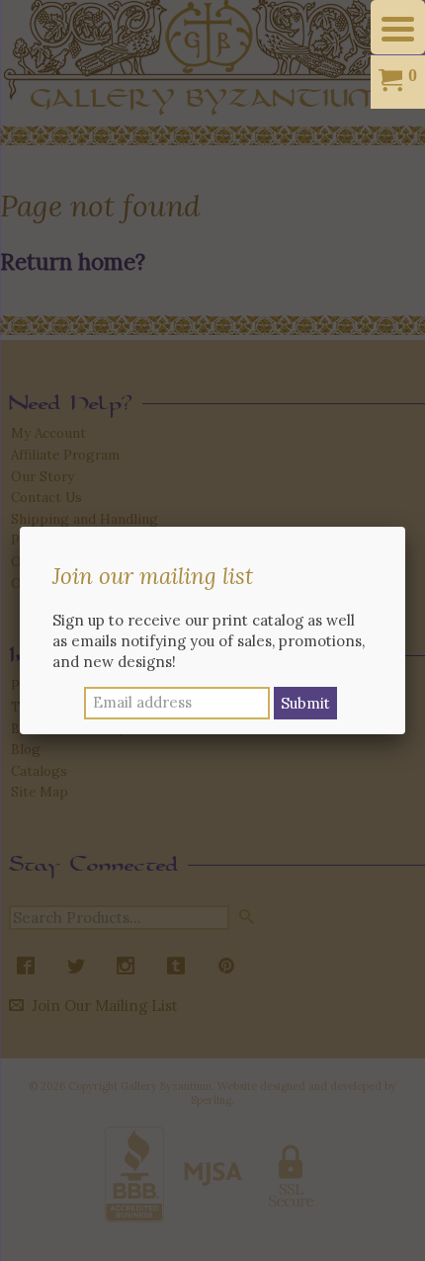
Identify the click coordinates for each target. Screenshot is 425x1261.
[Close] (405, 527)
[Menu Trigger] (398, 27)
